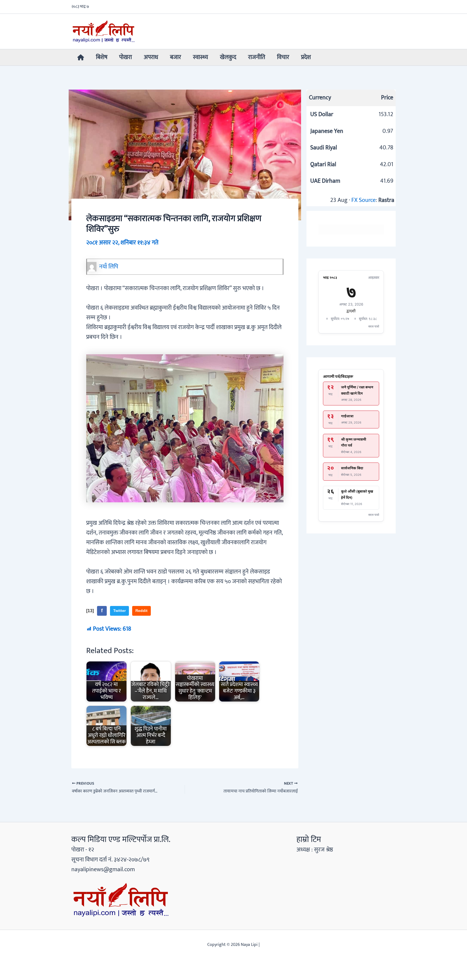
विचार (283, 57)
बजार (175, 57)
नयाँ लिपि (108, 267)
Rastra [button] (386, 200)
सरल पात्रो (373, 326)
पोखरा (125, 57)
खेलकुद (228, 57)
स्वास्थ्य (200, 57)
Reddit (141, 610)
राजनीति (256, 57)
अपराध (151, 57)
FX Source (363, 200)
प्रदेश (306, 57)
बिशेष (101, 57)
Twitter (119, 610)
